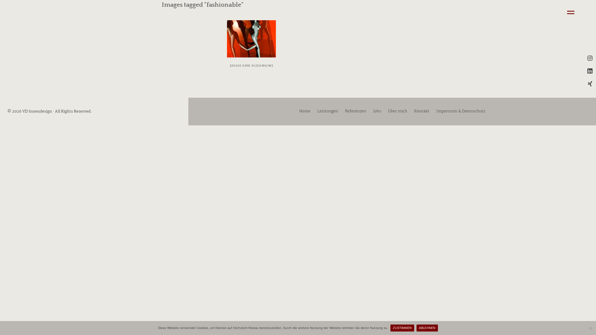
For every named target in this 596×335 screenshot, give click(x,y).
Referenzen (355, 111)
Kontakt (421, 111)
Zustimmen (402, 328)
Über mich (397, 111)
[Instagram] (590, 58)
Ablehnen (427, 328)
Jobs (377, 111)
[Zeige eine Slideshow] (251, 66)
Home (304, 111)
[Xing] (590, 83)
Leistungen (327, 111)
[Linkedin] (590, 71)
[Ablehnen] (590, 328)
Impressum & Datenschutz (460, 111)
